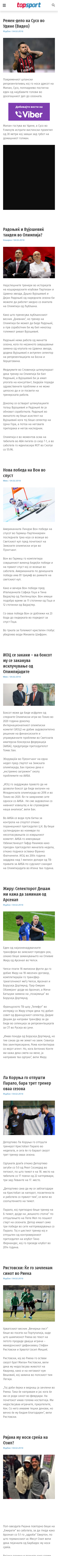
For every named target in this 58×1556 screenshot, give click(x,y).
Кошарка (7, 240)
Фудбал (7, 31)
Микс (5, 480)
